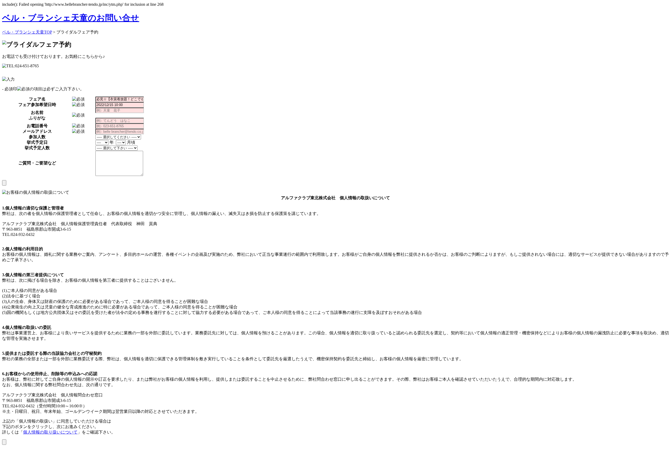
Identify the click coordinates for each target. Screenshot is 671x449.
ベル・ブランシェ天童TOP (27, 32)
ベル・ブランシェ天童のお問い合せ (70, 18)
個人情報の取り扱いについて (50, 432)
